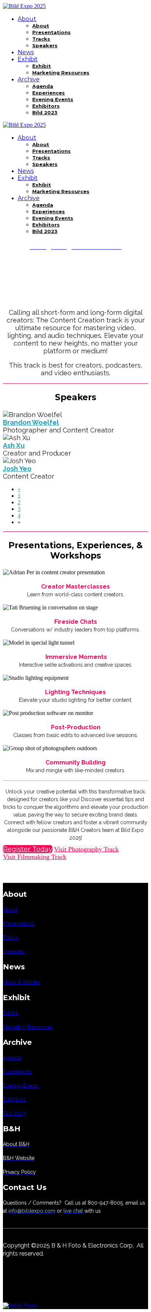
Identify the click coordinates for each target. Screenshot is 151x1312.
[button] (27, 849)
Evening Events (52, 99)
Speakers (45, 45)
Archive (29, 79)
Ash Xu (14, 445)
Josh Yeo (17, 468)
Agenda (42, 86)
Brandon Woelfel (31, 422)
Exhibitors (46, 106)
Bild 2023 (45, 112)
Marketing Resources (60, 72)
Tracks (41, 39)
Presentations (51, 32)
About (27, 18)
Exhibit (28, 59)
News (26, 52)
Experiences (48, 93)
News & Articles (21, 982)
